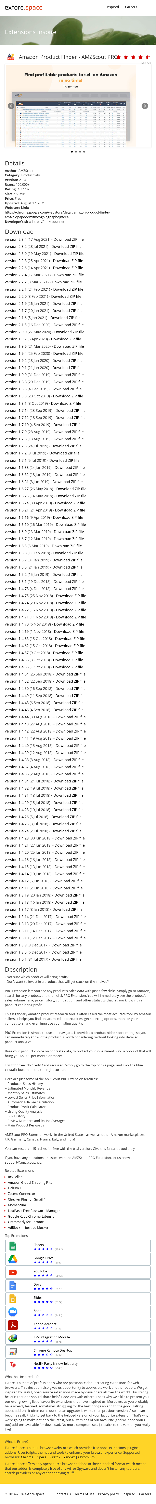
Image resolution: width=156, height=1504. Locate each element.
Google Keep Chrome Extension (32, 1216)
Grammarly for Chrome (26, 1222)
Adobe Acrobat (45, 1324)
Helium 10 (15, 1188)
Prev (11, 106)
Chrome (27, 1457)
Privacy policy (108, 1494)
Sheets (39, 1245)
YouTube (40, 1271)
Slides (38, 1297)
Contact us (62, 1494)
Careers (131, 7)
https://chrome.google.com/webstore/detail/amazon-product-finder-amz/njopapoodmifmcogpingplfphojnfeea (57, 214)
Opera (41, 1457)
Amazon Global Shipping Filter (31, 1182)
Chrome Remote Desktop (53, 1350)
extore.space (34, 1494)
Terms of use (84, 1494)
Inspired (112, 7)
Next (145, 106)
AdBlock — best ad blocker (28, 1227)
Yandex (69, 1457)
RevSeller (15, 1177)
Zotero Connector (21, 1193)
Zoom (38, 1311)
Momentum (17, 1205)
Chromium (86, 1457)
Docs (37, 1284)
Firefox (55, 1457)
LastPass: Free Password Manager (34, 1210)
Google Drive (43, 1258)
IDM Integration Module (52, 1337)
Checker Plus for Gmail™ (26, 1199)
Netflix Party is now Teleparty (56, 1363)
